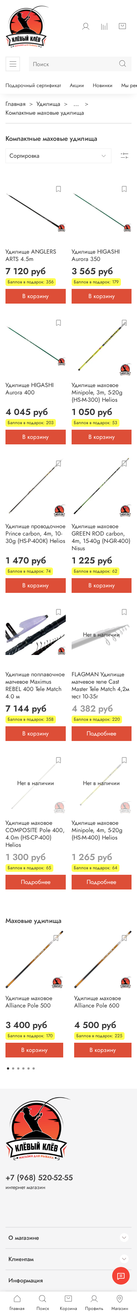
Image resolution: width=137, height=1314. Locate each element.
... (76, 104)
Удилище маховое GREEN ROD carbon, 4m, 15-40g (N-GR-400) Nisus (101, 537)
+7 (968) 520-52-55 (39, 1177)
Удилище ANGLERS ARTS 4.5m (30, 255)
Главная (15, 104)
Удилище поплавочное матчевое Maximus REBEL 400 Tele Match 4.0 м (35, 685)
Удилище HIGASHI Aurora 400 (29, 389)
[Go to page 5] (28, 1068)
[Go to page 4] (23, 1068)
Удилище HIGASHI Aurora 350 (96, 255)
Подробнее (101, 733)
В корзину (35, 296)
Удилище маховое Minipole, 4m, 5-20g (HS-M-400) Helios (97, 830)
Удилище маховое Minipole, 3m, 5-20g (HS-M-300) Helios (97, 392)
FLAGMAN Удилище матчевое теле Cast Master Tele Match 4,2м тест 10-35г (100, 685)
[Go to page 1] (8, 1068)
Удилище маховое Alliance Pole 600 (97, 1002)
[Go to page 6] (34, 1068)
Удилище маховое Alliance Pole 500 (28, 1002)
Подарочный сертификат (33, 85)
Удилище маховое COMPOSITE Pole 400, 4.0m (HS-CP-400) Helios (35, 834)
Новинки (103, 85)
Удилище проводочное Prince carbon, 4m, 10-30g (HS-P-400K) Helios (35, 533)
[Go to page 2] (13, 1068)
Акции (77, 85)
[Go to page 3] (18, 1068)
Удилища (48, 104)
